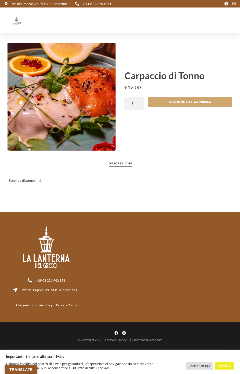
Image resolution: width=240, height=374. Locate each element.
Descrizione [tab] (120, 163)
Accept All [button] (224, 366)
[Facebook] (226, 3)
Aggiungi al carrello (190, 102)
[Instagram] (234, 3)
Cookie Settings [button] (199, 366)
